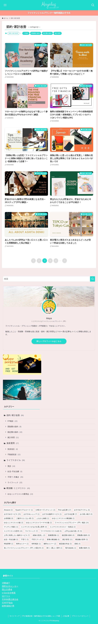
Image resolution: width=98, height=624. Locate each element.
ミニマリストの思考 (13, 531)
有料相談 (36, 544)
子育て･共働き (15, 477)
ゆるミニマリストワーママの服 (39, 523)
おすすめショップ (31, 514)
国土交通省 (7, 589)
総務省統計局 (8, 606)
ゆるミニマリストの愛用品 (20, 494)
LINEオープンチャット (45, 510)
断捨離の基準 (81, 539)
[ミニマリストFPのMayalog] (49, 5)
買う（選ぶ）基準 (54, 548)
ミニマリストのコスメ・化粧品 (63, 527)
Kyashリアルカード (24, 510)
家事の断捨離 (53, 539)
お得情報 (8, 518)
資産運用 (13, 443)
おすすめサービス (12, 514)
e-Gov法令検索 (9, 593)
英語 (11, 466)
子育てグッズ (38, 539)
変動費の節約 (35, 33)
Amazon (8, 510)
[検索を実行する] (92, 279)
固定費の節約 (47, 33)
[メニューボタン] (5, 5)
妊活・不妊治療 (11, 539)
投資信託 (13, 449)
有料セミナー (22, 544)
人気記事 (66, 616)
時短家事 (8, 544)
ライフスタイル (16, 460)
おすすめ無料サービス (52, 514)
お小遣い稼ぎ (86, 514)
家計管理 (57, 33)
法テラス (6, 596)
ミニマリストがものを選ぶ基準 (34, 527)
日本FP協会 (7, 603)
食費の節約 (84, 548)
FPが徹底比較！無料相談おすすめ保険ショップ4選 (41, 616)
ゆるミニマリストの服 (13, 523)
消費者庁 (6, 583)
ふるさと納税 (42, 518)
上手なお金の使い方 (73, 531)
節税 (77, 544)
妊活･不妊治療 (15, 471)
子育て (25, 539)
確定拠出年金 (65, 544)
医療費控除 (53, 535)
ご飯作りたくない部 (25, 518)
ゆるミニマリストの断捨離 (63, 518)
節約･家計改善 (15, 415)
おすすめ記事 (70, 514)
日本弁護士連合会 (10, 599)
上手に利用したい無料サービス (17, 535)
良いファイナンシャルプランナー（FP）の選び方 (24, 548)
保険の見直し (39, 535)
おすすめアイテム (82, 510)
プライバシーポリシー (80, 616)
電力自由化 (70, 548)
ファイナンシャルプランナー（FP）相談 (72, 523)
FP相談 (26, 33)
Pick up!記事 (64, 510)
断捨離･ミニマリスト (18, 488)
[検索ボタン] (93, 5)
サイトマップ (15, 616)
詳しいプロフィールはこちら (49, 341)
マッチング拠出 (11, 527)
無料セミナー (50, 544)
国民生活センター (10, 586)
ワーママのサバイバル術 (51, 531)
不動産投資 (14, 454)
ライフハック (15, 482)
